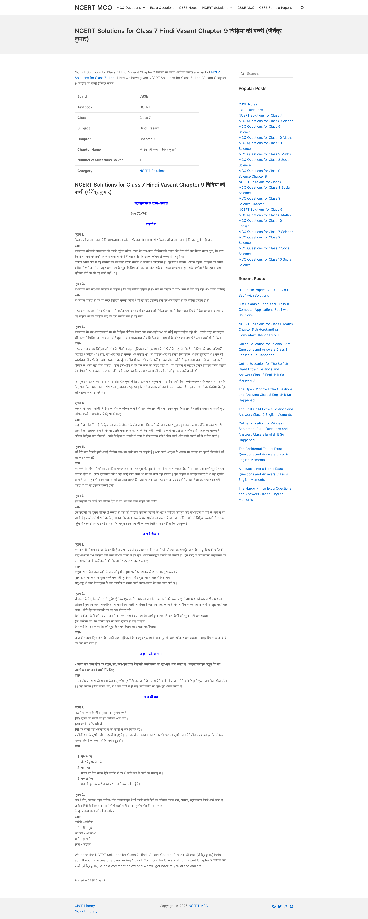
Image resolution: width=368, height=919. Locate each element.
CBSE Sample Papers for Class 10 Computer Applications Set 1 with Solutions (264, 309)
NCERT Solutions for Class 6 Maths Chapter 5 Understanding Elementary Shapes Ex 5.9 (266, 329)
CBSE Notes (248, 104)
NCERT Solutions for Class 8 (260, 182)
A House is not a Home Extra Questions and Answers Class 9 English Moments (263, 474)
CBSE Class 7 (96, 880)
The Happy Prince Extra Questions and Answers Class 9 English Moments (265, 494)
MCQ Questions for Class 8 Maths (265, 215)
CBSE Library (85, 906)
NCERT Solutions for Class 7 (260, 115)
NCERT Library (86, 911)
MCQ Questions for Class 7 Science (266, 232)
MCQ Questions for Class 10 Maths (265, 138)
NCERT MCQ (198, 906)
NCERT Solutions (153, 171)
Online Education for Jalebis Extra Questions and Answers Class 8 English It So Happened (265, 349)
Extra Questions (251, 110)
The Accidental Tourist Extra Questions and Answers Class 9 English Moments (263, 454)
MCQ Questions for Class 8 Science (266, 121)
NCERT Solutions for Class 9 (260, 209)
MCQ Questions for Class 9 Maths (265, 154)
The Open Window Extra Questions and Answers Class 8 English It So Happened (265, 394)
